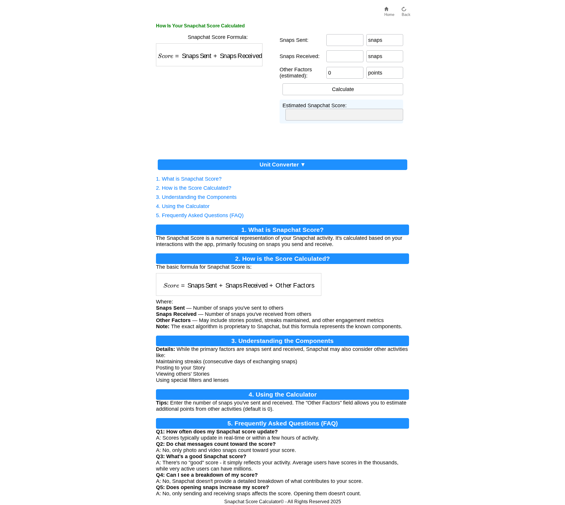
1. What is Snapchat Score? (189, 179)
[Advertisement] (218, 110)
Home (389, 13)
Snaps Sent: (294, 40)
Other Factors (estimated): (296, 73)
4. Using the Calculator (183, 206)
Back (406, 13)
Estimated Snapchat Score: (314, 105)
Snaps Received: (300, 56)
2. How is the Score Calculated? (193, 188)
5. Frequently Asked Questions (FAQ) (200, 215)
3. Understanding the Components (196, 197)
